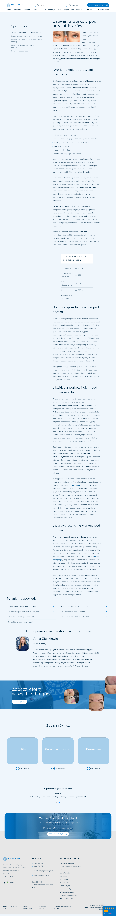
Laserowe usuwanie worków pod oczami (24, 46)
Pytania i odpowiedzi (19, 51)
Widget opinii (107, 913)
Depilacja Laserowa (67, 863)
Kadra (9, 9)
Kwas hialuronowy (66, 898)
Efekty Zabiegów (63, 9)
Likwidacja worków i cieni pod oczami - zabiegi (27, 41)
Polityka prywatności (27, 907)
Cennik (43, 9)
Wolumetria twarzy (67, 892)
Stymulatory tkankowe (68, 895)
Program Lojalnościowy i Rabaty (62, 907)
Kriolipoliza (64, 879)
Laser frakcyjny (65, 873)
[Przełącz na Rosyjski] (94, 9)
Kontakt (79, 9)
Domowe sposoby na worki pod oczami (27, 36)
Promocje (51, 9)
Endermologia (65, 882)
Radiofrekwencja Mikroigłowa (70, 866)
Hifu (61, 870)
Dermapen (64, 876)
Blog (72, 9)
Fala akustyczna (65, 886)
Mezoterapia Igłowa (67, 889)
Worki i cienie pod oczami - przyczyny (26, 33)
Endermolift (76, 485)
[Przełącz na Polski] (88, 9)
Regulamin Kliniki (43, 907)
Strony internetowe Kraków (97, 908)
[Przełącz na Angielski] (91, 9)
